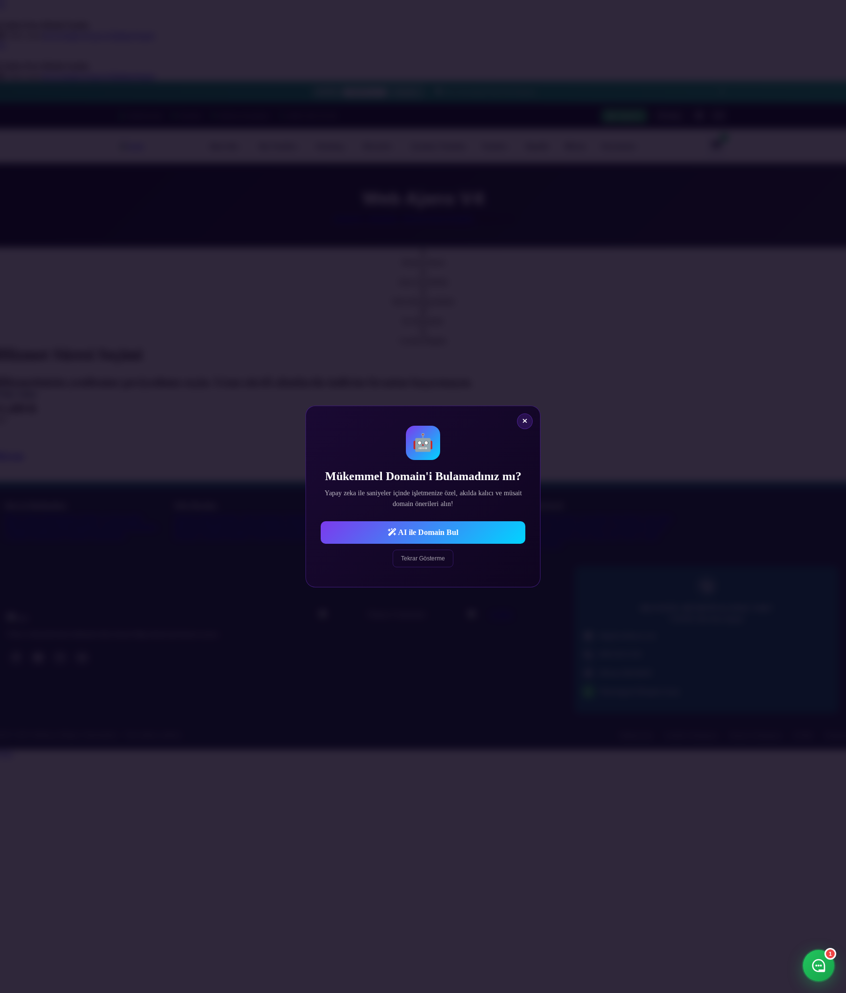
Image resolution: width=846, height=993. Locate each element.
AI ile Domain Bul (427, 532)
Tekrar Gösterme (423, 558)
